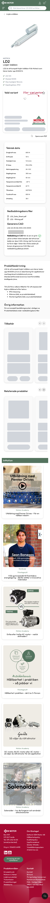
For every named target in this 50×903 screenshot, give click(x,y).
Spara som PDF (41, 136)
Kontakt (30, 872)
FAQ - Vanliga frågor (35, 882)
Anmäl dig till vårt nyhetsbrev (13, 859)
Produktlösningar (10, 882)
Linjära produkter (10, 877)
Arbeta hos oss (32, 850)
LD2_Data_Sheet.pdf (18, 216)
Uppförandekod (33, 842)
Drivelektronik (9, 872)
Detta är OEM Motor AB (36, 835)
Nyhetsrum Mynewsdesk (36, 879)
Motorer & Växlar (10, 874)
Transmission (9, 879)
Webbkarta (8, 885)
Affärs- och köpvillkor (35, 885)
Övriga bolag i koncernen (36, 877)
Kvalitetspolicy (32, 840)
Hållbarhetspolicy (33, 837)
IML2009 (30, 887)
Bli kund (30, 874)
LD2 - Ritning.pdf (16, 219)
